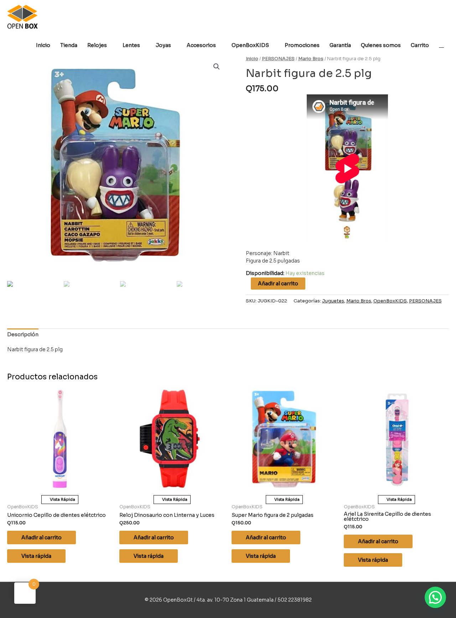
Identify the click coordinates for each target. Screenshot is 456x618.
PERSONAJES (278, 59)
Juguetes (333, 301)
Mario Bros (310, 59)
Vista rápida (36, 556)
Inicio (252, 59)
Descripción (22, 334)
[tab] (22, 334)
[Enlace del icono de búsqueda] (441, 45)
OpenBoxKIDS (390, 301)
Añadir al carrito (278, 283)
